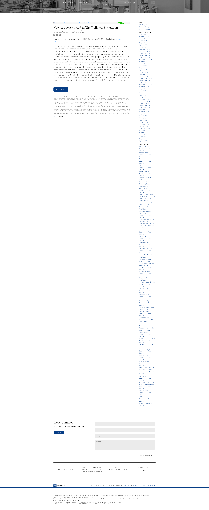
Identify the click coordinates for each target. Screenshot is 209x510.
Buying (73, 2)
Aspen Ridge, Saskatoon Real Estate (91, 96)
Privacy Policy (126, 485)
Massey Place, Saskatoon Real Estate (91, 105)
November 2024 (145, 80)
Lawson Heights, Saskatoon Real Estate (77, 103)
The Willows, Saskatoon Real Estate (72, 32)
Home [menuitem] (65, 2)
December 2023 (145, 103)
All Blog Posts (144, 25)
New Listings (144, 27)
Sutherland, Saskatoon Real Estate (96, 110)
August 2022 (144, 132)
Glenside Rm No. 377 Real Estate (115, 101)
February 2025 (144, 74)
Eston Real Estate (81, 101)
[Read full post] (91, 24)
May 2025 (142, 68)
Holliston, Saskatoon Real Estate (88, 102)
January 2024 (144, 101)
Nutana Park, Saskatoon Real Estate (98, 106)
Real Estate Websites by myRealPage (144, 485)
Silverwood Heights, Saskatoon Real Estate (111, 109)
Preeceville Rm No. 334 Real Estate (70, 109)
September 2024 (145, 84)
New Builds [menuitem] (129, 2)
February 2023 (144, 124)
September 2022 (145, 130)
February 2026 (144, 49)
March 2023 (143, 122)
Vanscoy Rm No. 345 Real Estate (79, 112)
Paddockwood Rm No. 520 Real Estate (103, 107)
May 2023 (142, 118)
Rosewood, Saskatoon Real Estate (90, 109)
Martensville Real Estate (73, 105)
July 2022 (142, 135)
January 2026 (144, 51)
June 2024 (143, 91)
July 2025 (142, 64)
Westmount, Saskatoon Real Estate (79, 113)
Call (59, 432)
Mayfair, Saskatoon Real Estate (110, 105)
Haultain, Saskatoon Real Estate (69, 102)
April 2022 (143, 141)
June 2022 (143, 137)
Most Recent (144, 34)
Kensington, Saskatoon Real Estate (107, 102)
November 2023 (145, 105)
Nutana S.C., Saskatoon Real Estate (118, 106)
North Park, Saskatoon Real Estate (78, 106)
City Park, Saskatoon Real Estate (67, 99)
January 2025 (144, 76)
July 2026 (142, 38)
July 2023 (142, 114)
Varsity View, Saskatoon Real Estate (99, 112)
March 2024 (144, 97)
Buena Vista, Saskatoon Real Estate (76, 98)
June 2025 (143, 66)
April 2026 (143, 45)
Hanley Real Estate (146, 224)
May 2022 (142, 139)
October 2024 (144, 82)
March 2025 (143, 72)
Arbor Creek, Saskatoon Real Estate (70, 96)
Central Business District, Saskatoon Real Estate (147, 184)
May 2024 (143, 93)
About (140, 2)
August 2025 (144, 61)
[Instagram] (143, 471)
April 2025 (143, 70)
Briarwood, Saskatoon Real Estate (110, 96)
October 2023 (144, 107)
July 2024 (143, 89)
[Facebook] (141, 471)
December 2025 (145, 53)
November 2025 (145, 55)
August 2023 (144, 112)
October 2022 (144, 128)
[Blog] (145, 471)
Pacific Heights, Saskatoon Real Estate (82, 107)
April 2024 (143, 95)
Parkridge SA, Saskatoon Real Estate (145, 324)
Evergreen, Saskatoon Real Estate (96, 101)
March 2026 (143, 47)
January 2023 (144, 126)
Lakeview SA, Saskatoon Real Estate (145, 244)
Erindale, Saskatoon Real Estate (67, 101)
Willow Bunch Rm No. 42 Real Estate (119, 113)
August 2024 (144, 87)
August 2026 (144, 36)
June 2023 (143, 116)
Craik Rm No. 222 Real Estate (106, 99)
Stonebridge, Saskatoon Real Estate (77, 110)
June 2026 (143, 41)
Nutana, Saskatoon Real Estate (61, 107)
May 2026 (142, 43)
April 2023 (143, 120)
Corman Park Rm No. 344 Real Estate (87, 99)
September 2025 (145, 59)
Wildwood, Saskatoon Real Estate (99, 113)
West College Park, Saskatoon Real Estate (146, 386)
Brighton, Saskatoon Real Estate (145, 167)
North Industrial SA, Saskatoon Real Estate (147, 284)
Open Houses (144, 29)
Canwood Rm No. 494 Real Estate (96, 98)
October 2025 (144, 57)
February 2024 (145, 99)
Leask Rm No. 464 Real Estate (97, 103)
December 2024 (145, 78)
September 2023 (145, 109)
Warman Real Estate (115, 112)
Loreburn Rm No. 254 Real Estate (115, 103)
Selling (82, 2)
